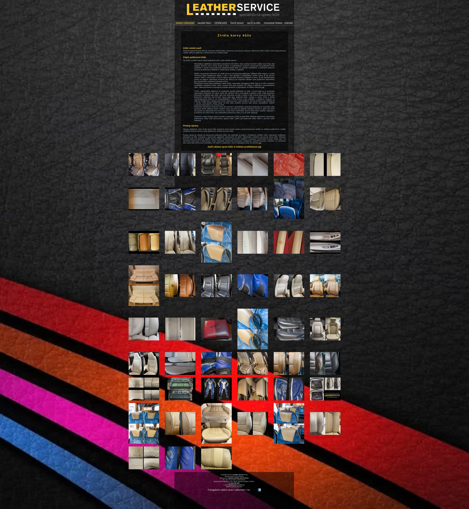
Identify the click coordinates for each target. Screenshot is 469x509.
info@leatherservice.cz (237, 485)
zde (262, 87)
